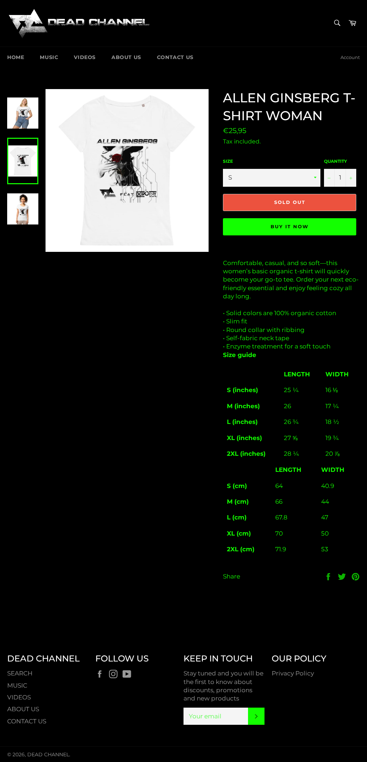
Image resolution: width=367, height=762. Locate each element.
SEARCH (20, 673)
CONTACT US (175, 57)
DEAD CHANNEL (48, 754)
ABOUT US (126, 57)
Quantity (335, 161)
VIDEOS (85, 57)
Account (350, 57)
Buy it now (290, 226)
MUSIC (49, 57)
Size (228, 161)
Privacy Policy (293, 673)
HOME (15, 57)
